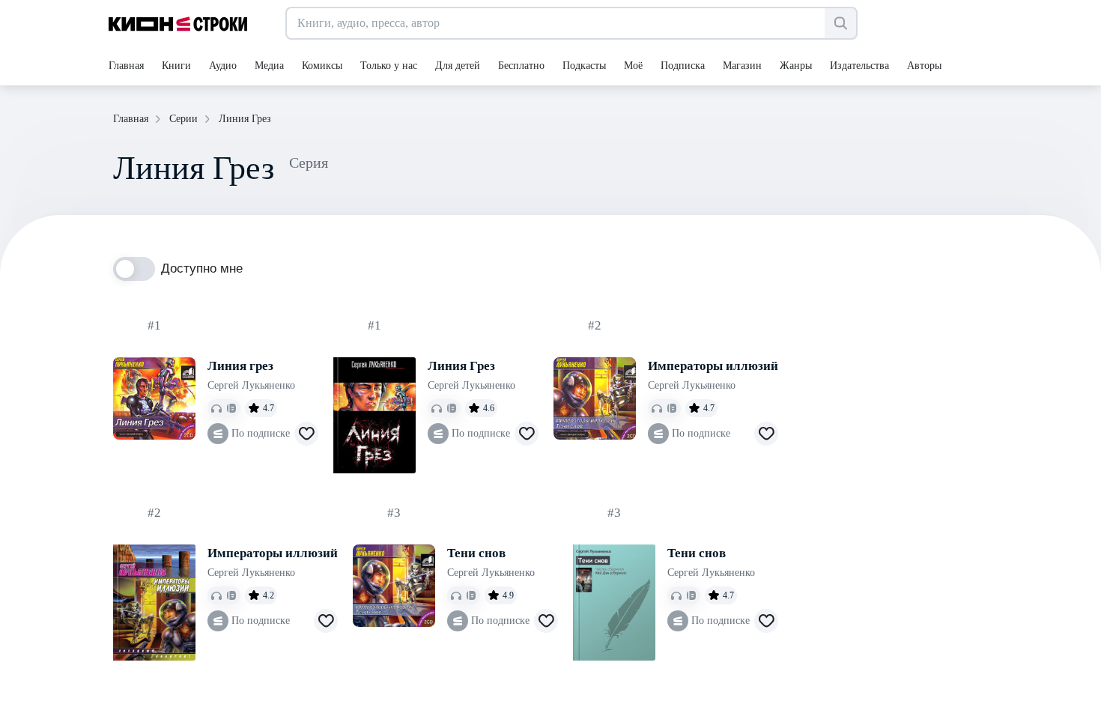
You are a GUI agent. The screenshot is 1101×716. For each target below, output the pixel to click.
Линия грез (240, 366)
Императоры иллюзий (713, 366)
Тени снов (476, 553)
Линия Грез (461, 366)
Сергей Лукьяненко (251, 385)
